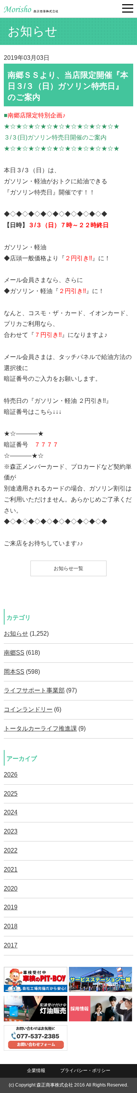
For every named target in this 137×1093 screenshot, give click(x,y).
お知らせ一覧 (68, 568)
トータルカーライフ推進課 (40, 728)
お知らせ (16, 633)
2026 (11, 774)
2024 (11, 812)
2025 (11, 793)
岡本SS (14, 671)
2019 (11, 907)
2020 (11, 888)
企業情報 (36, 1070)
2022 (11, 850)
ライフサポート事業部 (34, 690)
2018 (11, 926)
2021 (11, 869)
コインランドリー (28, 709)
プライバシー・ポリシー (85, 1070)
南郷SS (14, 652)
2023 (11, 831)
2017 (11, 945)
